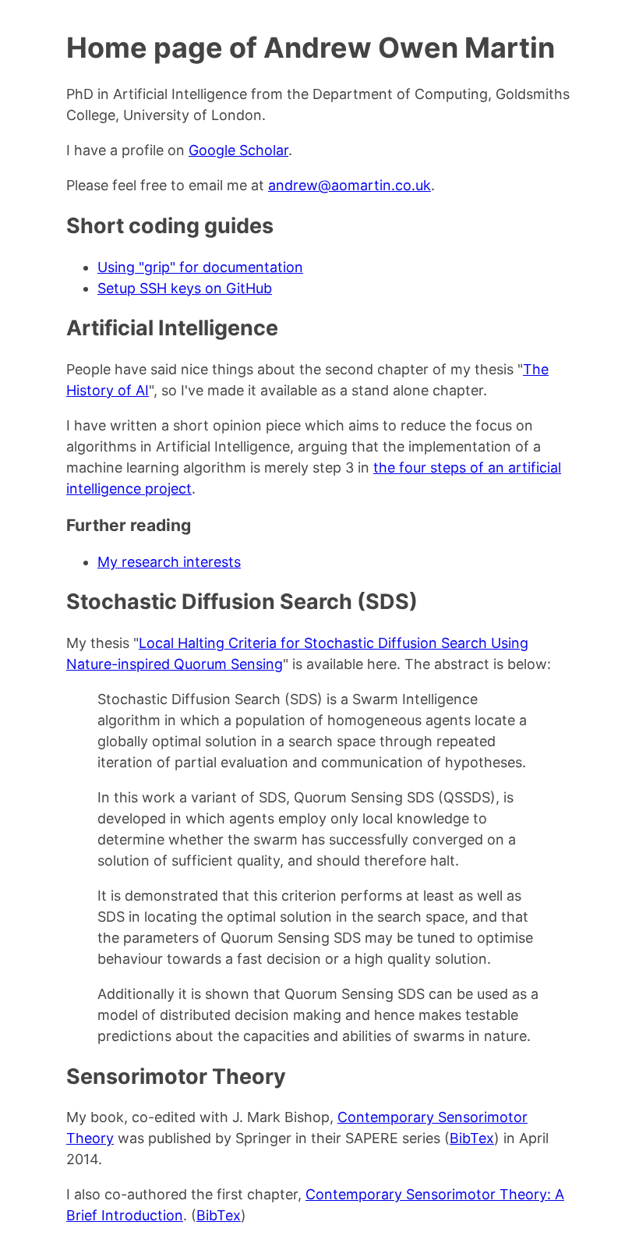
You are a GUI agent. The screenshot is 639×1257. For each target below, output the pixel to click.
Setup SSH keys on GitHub (184, 288)
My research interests (169, 562)
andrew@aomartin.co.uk (349, 185)
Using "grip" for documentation (200, 267)
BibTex (472, 1138)
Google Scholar (238, 150)
